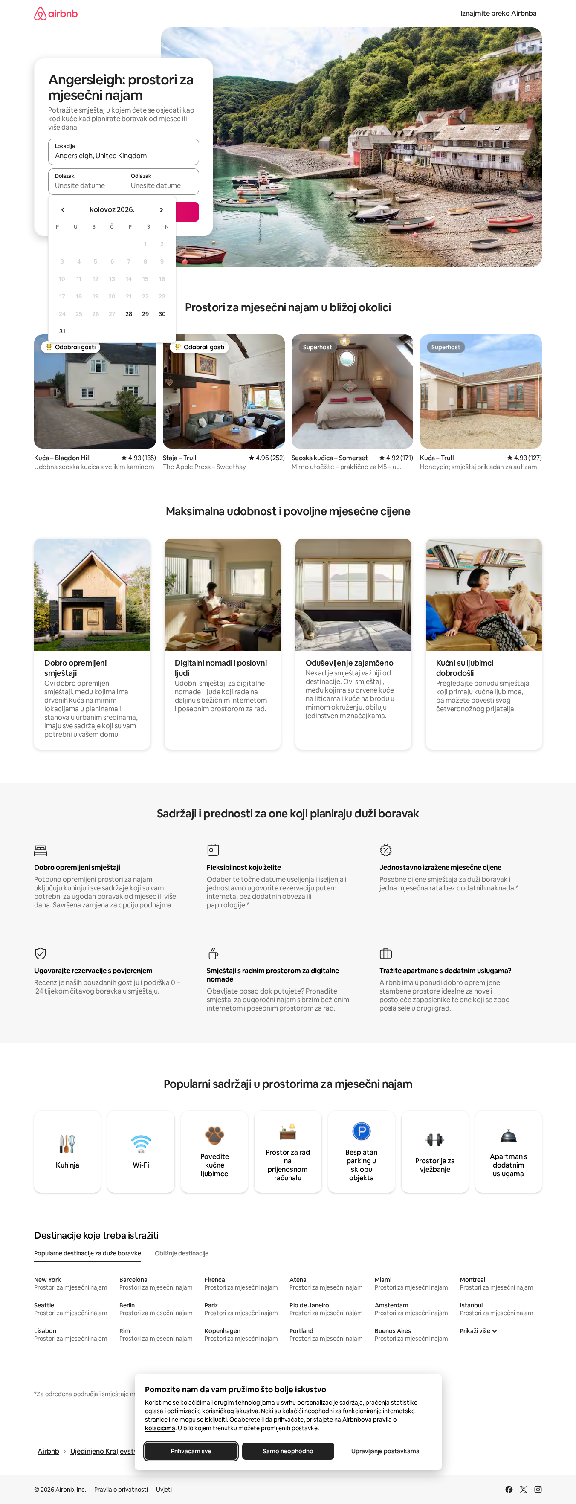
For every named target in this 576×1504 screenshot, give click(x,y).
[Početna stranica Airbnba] (56, 13)
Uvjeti (164, 1489)
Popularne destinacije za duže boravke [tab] (87, 1253)
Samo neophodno (288, 1451)
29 (145, 314)
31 (62, 331)
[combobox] (123, 156)
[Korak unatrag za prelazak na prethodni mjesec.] (63, 209)
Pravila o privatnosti (121, 1489)
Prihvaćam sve (191, 1451)
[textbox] (86, 185)
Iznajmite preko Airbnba (498, 13)
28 (128, 314)
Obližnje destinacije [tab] (181, 1253)
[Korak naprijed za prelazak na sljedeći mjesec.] (161, 209)
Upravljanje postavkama (385, 1451)
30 (162, 314)
